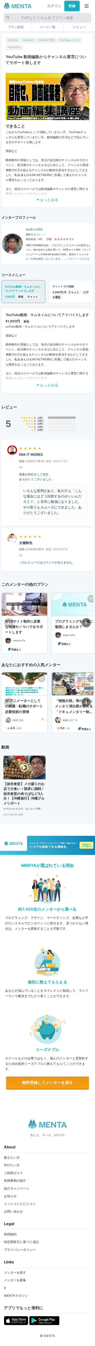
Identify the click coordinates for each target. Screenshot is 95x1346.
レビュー (79, 27)
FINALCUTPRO (46, 40)
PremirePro (14, 47)
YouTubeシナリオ (70, 40)
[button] (86, 623)
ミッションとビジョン (20, 1204)
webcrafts (34, 229)
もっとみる (48, 199)
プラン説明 (16, 27)
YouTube (13, 40)
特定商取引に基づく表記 (21, 1242)
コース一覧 (47, 27)
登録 (71, 6)
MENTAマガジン (16, 1295)
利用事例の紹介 (15, 1180)
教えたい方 (12, 1157)
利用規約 (10, 1234)
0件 (40, 420)
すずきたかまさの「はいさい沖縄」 (23, 808)
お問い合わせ (13, 1211)
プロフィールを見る (78, 258)
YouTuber (28, 40)
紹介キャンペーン (16, 1188)
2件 (40, 418)
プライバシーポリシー (20, 1250)
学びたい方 (12, 1165)
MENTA (49, 1336)
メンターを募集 (15, 1280)
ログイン (54, 6)
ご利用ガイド (13, 1173)
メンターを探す (15, 1272)
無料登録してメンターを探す (47, 1082)
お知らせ (10, 1196)
